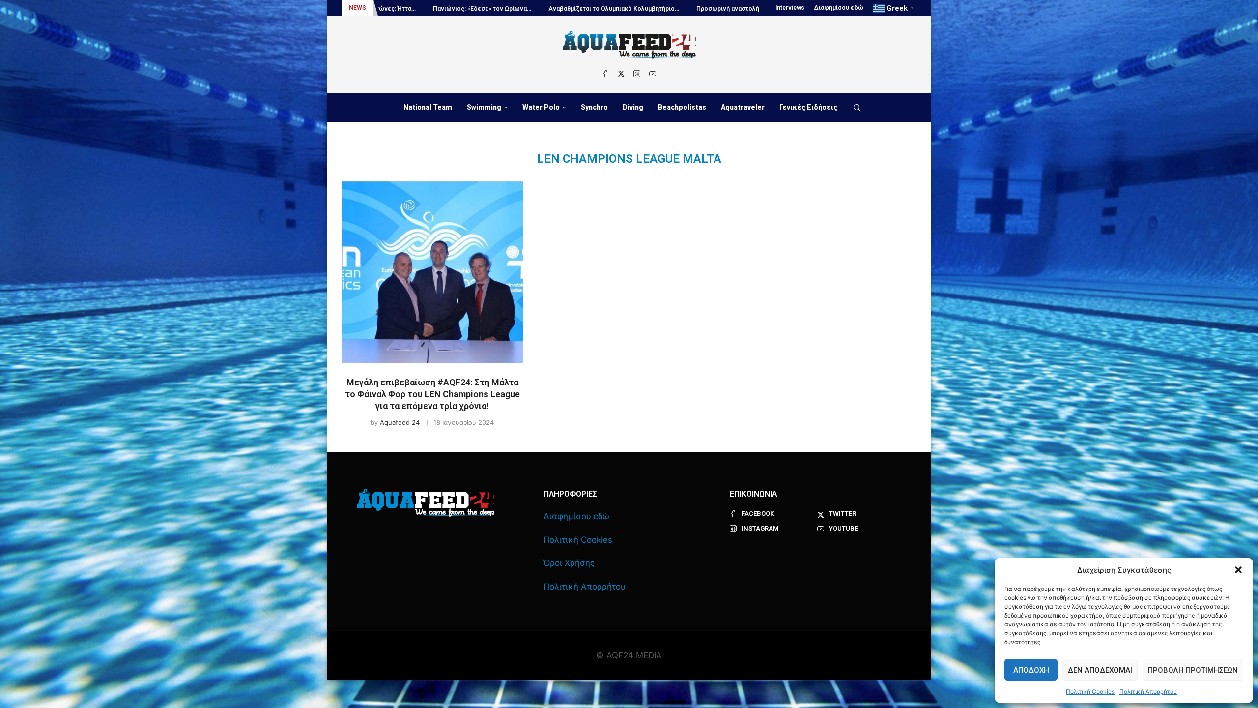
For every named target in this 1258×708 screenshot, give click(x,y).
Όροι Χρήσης (569, 563)
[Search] (857, 107)
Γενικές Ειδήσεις (808, 107)
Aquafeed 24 (400, 422)
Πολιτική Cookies (1090, 691)
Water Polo (541, 107)
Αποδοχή (1031, 670)
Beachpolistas (682, 107)
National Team (427, 107)
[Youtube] (652, 73)
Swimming (484, 107)
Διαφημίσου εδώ (838, 7)
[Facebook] (605, 73)
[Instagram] (636, 73)
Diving (633, 107)
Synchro (594, 107)
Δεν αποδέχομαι (1100, 670)
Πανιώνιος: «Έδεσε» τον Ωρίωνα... (409, 8)
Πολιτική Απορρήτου (1148, 691)
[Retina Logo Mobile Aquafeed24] (425, 503)
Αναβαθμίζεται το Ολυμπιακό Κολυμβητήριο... (541, 8)
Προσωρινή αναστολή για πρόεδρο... (676, 8)
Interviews (789, 7)
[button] (1238, 570)
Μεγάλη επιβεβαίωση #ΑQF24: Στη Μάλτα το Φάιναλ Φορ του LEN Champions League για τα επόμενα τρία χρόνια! (432, 394)
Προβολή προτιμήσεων (1193, 670)
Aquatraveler (743, 107)
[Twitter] (621, 73)
